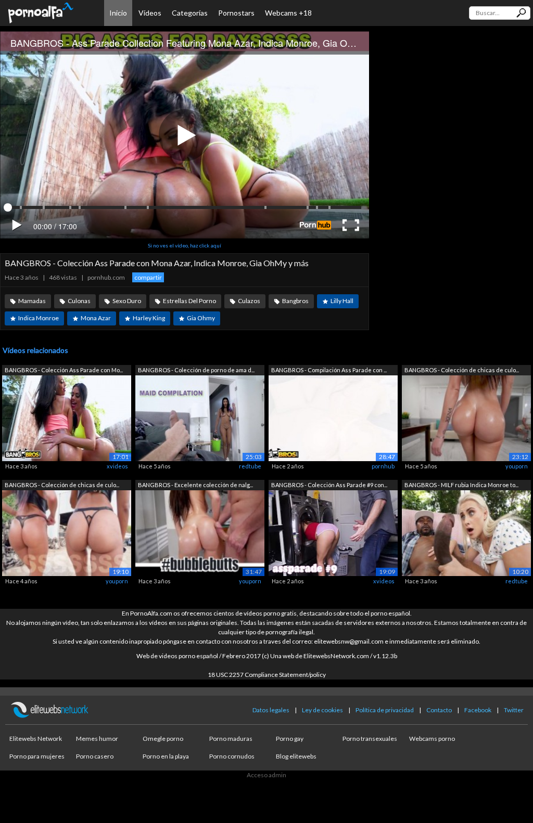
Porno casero (94, 756)
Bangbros (295, 301)
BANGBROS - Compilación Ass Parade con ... (329, 370)
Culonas (79, 301)
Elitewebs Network (35, 738)
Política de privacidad (385, 710)
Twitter (514, 710)
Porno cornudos (232, 756)
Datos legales (270, 710)
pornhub (383, 466)
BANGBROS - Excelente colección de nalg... (195, 484)
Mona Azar (96, 318)
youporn (516, 466)
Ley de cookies (322, 710)
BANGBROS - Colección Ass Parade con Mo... (64, 370)
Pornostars (236, 12)
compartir (148, 277)
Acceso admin (266, 775)
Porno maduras (230, 738)
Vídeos (149, 12)
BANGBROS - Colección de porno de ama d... (196, 370)
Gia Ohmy (201, 318)
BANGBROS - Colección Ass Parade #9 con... (329, 484)
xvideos (117, 466)
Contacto (439, 710)
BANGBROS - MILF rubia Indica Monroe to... (461, 484)
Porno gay (289, 738)
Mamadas (32, 301)
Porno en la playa (166, 756)
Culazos (249, 301)
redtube (250, 466)
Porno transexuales (369, 738)
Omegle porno (163, 738)
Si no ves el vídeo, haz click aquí (184, 245)
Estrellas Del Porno (189, 301)
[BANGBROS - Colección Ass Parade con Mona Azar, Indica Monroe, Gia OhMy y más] (66, 417)
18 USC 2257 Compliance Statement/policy (267, 674)
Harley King (149, 318)
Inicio (118, 12)
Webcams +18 (288, 12)
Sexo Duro (126, 301)
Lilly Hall (342, 301)
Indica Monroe (38, 318)
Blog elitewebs (296, 756)
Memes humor (97, 738)
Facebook (477, 710)
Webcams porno (432, 738)
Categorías (190, 12)
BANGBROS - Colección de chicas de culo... (461, 370)
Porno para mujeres (37, 756)
